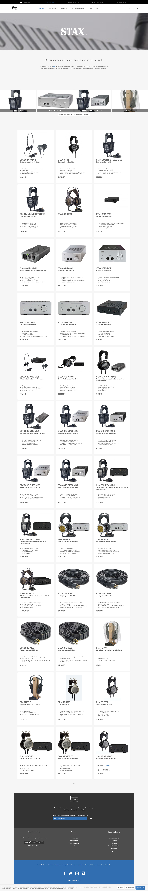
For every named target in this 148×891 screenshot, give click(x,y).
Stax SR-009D (104, 703)
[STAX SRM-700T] (74, 308)
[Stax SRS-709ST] (112, 525)
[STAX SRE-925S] (36, 633)
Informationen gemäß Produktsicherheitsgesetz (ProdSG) (74, 114)
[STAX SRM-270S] (112, 199)
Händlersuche (122, 2)
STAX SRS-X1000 (68, 378)
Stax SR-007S (64, 703)
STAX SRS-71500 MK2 (68, 486)
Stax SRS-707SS (30, 757)
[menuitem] (42, 8)
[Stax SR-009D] (112, 688)
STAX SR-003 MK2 (30, 161)
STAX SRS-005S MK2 (32, 378)
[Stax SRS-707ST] (74, 742)
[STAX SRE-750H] (112, 579)
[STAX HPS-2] (36, 688)
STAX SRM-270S (104, 215)
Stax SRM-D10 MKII (33, 269)
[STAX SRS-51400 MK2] (74, 416)
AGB (74, 845)
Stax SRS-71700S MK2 (112, 487)
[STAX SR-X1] (74, 145)
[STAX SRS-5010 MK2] (36, 416)
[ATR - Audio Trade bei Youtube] (70, 873)
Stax (54, 66)
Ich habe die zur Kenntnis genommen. (71, 815)
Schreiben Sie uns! (26, 2)
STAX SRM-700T (67, 323)
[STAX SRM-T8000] (112, 308)
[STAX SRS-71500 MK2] (74, 471)
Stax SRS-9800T (34, 595)
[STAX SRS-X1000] (74, 362)
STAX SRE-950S (66, 649)
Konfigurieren (140, 887)
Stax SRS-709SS (68, 540)
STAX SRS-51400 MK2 (68, 432)
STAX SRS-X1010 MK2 (110, 379)
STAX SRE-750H (104, 594)
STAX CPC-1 (109, 649)
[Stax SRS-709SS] (74, 525)
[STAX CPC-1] (112, 633)
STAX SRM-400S (66, 269)
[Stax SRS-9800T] (36, 579)
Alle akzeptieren (130, 887)
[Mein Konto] (134, 8)
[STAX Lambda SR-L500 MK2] (112, 145)
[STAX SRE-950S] (74, 633)
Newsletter (114, 843)
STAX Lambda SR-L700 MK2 (32, 215)
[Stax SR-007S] (74, 688)
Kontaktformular (74, 840)
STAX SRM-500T (103, 269)
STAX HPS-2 (30, 703)
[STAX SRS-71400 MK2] (36, 471)
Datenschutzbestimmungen (68, 815)
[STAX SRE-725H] (74, 579)
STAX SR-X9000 (65, 214)
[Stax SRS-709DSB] (112, 742)
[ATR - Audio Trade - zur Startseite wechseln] (15, 8)
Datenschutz (114, 848)
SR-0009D (107, 765)
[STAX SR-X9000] (74, 199)
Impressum (114, 851)
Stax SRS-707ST (68, 757)
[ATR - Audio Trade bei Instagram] (77, 873)
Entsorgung (114, 840)
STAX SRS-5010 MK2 (32, 432)
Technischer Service (98, 2)
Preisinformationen (74, 843)
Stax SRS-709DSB (106, 757)
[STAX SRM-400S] (74, 254)
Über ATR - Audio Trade (114, 845)
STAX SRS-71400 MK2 (30, 486)
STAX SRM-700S (28, 323)
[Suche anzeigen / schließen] (130, 8)
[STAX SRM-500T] (112, 254)
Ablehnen (120, 887)
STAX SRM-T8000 (104, 323)
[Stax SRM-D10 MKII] (36, 254)
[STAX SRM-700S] (36, 308)
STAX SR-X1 (66, 161)
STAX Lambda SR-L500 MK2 (109, 161)
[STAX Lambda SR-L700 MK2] (36, 199)
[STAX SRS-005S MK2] (36, 362)
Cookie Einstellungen (114, 838)
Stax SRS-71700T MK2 (34, 541)
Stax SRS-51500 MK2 (106, 432)
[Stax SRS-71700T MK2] (36, 525)
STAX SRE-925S (29, 649)
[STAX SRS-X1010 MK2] (112, 362)
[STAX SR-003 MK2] (36, 145)
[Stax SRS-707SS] (36, 742)
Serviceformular (74, 838)
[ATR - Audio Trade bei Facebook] (64, 873)
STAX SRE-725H (67, 594)
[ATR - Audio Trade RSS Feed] (83, 873)
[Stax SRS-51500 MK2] (112, 416)
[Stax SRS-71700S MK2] (112, 471)
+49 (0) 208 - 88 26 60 (50, 2)
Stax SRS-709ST (106, 540)
